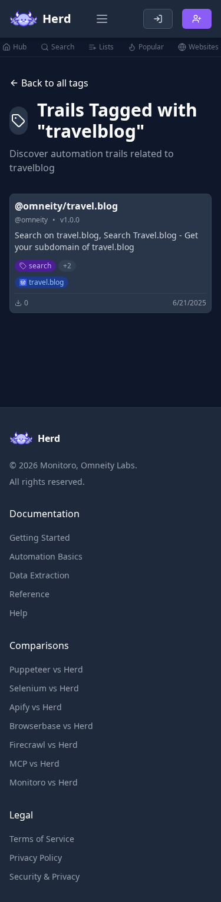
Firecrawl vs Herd (43, 744)
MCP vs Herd (34, 763)
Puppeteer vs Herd (46, 669)
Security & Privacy (44, 876)
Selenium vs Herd (44, 688)
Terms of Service (41, 838)
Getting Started (39, 537)
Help (18, 612)
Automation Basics (46, 556)
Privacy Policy (35, 857)
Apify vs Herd (35, 707)
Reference (29, 594)
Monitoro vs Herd (43, 782)
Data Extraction (39, 575)
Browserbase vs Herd (51, 725)
